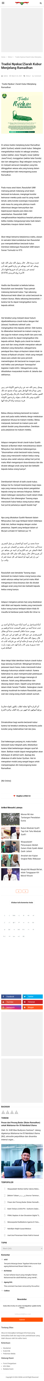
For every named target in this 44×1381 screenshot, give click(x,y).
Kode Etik (6, 1351)
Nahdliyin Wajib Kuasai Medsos (19, 1229)
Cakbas (7, 1291)
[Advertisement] (22, 30)
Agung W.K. (8, 1282)
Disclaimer (7, 1348)
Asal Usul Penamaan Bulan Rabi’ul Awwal (23, 1235)
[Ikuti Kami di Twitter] (33, 996)
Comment (37, 76)
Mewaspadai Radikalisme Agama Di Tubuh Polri (25, 1222)
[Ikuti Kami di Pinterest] (33, 1002)
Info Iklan (6, 1366)
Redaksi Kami (8, 1369)
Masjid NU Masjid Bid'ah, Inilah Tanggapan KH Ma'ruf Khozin (31, 872)
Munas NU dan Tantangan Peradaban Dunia (30, 817)
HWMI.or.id (22, 1377)
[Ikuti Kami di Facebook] (11, 996)
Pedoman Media (9, 1354)
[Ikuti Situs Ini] (33, 1007)
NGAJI (28, 76)
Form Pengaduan (9, 1363)
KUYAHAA (8, 1271)
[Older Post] (25, 891)
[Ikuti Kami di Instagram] (11, 1007)
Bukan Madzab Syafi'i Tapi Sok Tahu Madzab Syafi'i (31, 831)
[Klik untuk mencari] (41, 3)
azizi (6, 1259)
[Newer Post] (18, 891)
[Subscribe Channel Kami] (11, 1002)
